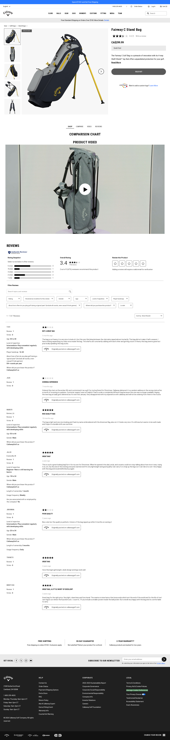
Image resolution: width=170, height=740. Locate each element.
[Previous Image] (29, 71)
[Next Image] (101, 71)
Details (106, 20)
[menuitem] (117, 6)
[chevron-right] (164, 659)
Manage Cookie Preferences (137, 690)
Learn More (154, 86)
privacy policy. (161, 663)
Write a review (141, 36)
